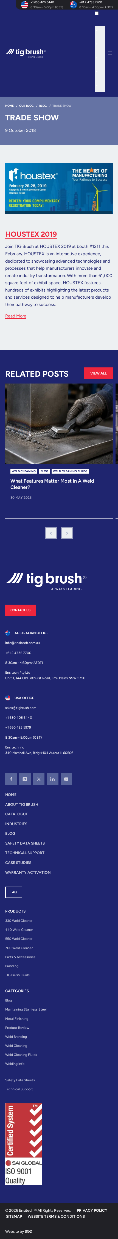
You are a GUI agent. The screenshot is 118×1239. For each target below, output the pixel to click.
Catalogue (16, 814)
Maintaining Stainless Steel (26, 1009)
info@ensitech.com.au (22, 643)
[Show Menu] (112, 53)
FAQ (13, 892)
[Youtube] (66, 779)
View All (98, 373)
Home (10, 794)
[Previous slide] (51, 533)
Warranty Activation (28, 872)
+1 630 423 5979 (18, 727)
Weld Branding (16, 1037)
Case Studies (18, 862)
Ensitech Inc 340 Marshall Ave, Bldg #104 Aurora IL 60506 (39, 750)
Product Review (17, 1028)
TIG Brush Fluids (17, 975)
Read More (15, 316)
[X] (38, 779)
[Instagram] (24, 779)
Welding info (14, 1064)
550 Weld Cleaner (18, 939)
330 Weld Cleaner (18, 921)
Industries (16, 824)
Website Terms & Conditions (56, 1216)
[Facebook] (11, 779)
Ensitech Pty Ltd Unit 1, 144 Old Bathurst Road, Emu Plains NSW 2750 (45, 675)
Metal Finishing (16, 1019)
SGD (28, 1231)
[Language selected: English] (100, 51)
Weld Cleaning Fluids (21, 1055)
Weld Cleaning (16, 1046)
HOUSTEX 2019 (31, 234)
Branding (11, 966)
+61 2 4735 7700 (90, 2)
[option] (102, 31)
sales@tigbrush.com (20, 708)
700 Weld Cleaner (19, 948)
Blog (10, 833)
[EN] (102, 15)
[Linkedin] (52, 779)
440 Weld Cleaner (19, 930)
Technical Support (24, 853)
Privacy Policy (92, 1210)
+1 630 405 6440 (42, 2)
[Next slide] (67, 533)
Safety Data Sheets (25, 843)
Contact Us (20, 610)
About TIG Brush (21, 804)
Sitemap (14, 1216)
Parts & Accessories (20, 957)
